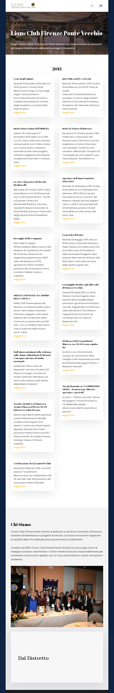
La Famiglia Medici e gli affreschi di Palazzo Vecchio (80, 286)
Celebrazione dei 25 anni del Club (32, 463)
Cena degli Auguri (23, 78)
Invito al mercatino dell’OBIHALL (31, 128)
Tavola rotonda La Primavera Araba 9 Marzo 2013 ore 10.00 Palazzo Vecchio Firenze (30, 406)
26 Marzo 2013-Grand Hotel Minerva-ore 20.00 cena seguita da (80, 344)
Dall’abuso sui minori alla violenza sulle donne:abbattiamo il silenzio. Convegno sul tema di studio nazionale (32, 356)
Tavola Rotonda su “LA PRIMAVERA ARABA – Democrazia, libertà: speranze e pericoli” (81, 389)
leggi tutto (20, 112)
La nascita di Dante (73, 234)
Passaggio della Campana (28, 238)
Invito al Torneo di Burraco (77, 128)
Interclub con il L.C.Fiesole (76, 78)
